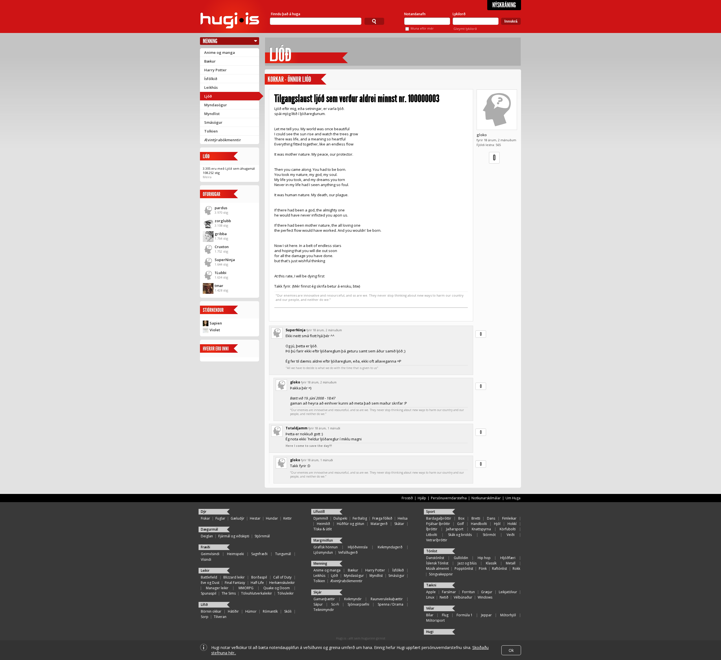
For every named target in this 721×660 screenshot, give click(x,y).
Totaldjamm (297, 428)
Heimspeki (235, 553)
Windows (485, 597)
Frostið (407, 498)
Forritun (468, 592)
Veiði (511, 534)
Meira (207, 177)
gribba (221, 233)
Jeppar (486, 615)
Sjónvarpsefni (358, 604)
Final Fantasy (235, 582)
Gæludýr (237, 518)
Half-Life (257, 582)
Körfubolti (508, 529)
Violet (215, 329)
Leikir (205, 570)
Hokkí (512, 523)
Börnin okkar (211, 611)
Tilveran (220, 616)
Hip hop (484, 557)
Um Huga (513, 498)
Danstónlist (435, 557)
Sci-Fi (335, 604)
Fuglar (220, 518)
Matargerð (379, 523)
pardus (221, 207)
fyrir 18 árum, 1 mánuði (324, 428)
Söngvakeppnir (441, 574)
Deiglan (207, 536)
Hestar (255, 518)
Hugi (429, 631)
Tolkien (211, 131)
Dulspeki (340, 518)
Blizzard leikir (234, 577)
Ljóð (208, 96)
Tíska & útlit (322, 529)
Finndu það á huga (285, 14)
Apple (431, 592)
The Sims (229, 593)
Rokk (516, 568)
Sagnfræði (259, 553)
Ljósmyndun (323, 552)
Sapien (216, 323)
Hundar (272, 518)
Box (461, 518)
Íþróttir (431, 529)
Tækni (431, 585)
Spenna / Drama (390, 604)
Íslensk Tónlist (437, 563)
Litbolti (431, 534)
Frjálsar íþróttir (438, 523)
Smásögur (213, 122)
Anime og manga (219, 52)
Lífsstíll (319, 511)
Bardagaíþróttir (438, 518)
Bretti (475, 518)
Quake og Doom (276, 588)
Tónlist (431, 551)
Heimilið (323, 523)
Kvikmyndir (353, 599)
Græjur (486, 592)
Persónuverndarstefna (449, 498)
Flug (445, 615)
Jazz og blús (467, 563)
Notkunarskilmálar (486, 498)
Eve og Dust (210, 582)
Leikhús (211, 87)
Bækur (210, 61)
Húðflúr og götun (350, 523)
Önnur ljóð (299, 79)
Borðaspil (259, 577)
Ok (511, 650)
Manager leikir (217, 588)
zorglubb (223, 220)
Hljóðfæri (507, 557)
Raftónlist (499, 568)
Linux (430, 597)
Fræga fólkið (382, 518)
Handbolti (479, 523)
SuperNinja (225, 259)
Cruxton (222, 246)
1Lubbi (220, 272)
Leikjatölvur (508, 592)
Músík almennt (437, 568)
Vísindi (206, 559)
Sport (430, 511)
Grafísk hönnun (325, 547)
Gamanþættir (324, 599)
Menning (210, 41)
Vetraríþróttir (436, 540)
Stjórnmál (262, 536)
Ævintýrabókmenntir (222, 139)
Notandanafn (415, 14)
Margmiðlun (323, 540)
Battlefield (209, 577)
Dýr (203, 511)
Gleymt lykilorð (465, 29)
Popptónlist (464, 568)
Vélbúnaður (463, 597)
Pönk (483, 568)
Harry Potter (215, 69)
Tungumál (283, 553)
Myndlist (212, 113)
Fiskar (205, 518)
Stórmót (489, 534)
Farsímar (449, 592)
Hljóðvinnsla (358, 547)
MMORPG (246, 588)
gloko (482, 134)
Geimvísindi (210, 553)
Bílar (429, 615)
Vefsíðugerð (348, 552)
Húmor (251, 611)
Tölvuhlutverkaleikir (256, 593)
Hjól (497, 523)
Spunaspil (208, 593)
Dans (491, 518)
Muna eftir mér (422, 28)
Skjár (317, 592)
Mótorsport (435, 620)
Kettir (287, 518)
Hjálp (422, 498)
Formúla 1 (465, 615)
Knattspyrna (481, 529)
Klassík (491, 563)
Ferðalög (360, 518)
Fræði (205, 547)
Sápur (318, 604)
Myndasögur (215, 104)
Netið (444, 597)
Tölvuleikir (285, 593)
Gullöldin (461, 557)
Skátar (399, 523)
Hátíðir (233, 611)
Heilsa (403, 518)
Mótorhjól (508, 615)
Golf (460, 523)
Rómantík (270, 611)
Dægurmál (209, 529)
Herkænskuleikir (282, 582)
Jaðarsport (454, 529)
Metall (510, 563)
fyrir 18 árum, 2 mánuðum (324, 330)
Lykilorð (459, 14)
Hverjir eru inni (216, 348)
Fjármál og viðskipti (233, 536)
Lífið (204, 604)
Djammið (320, 518)
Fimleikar (509, 518)
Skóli (287, 611)
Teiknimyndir (323, 609)
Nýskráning (504, 5)
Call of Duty (282, 577)
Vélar (430, 608)
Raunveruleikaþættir (387, 599)
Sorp (204, 616)
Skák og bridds (460, 534)
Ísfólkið (210, 78)
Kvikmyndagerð (390, 547)
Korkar (276, 79)
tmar (219, 285)
